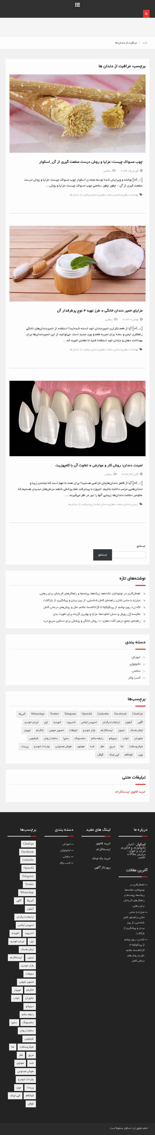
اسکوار (140, 844)
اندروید (71, 722)
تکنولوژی (135, 664)
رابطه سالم (97, 738)
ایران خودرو (31, 722)
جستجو (141, 546)
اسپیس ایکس (89, 722)
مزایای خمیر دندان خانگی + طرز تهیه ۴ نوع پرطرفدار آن (99, 311)
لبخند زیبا (95, 504)
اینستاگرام (107, 730)
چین (140, 754)
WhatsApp (37, 714)
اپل (46, 722)
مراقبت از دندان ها (80, 195)
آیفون (128, 722)
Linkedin (103, 714)
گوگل (100, 754)
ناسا (92, 746)
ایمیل (121, 730)
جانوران (138, 738)
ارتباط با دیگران (111, 722)
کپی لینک (114, 754)
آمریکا (22, 714)
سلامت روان (51, 738)
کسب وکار (134, 677)
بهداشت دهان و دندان (126, 195)
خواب (126, 738)
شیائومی (33, 738)
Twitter (54, 714)
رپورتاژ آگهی (102, 867)
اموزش (136, 657)
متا (121, 746)
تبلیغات (73, 730)
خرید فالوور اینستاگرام (131, 791)
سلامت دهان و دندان (102, 195)
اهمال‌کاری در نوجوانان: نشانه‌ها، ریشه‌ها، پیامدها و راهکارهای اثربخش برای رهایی (90, 593)
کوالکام (129, 754)
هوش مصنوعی (63, 746)
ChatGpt (137, 714)
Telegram (70, 714)
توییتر (27, 730)
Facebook (120, 714)
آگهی (140, 722)
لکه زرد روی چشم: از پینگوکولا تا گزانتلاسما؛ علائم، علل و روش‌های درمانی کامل (91, 607)
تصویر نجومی (56, 730)
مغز (102, 746)
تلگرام (39, 730)
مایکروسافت (136, 746)
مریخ (112, 746)
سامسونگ (80, 738)
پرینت (24, 746)
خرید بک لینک (101, 858)
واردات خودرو (42, 746)
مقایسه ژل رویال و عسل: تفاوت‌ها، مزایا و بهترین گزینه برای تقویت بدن (96, 614)
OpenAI (87, 714)
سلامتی (107, 171)
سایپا (66, 738)
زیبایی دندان (131, 504)
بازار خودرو (89, 730)
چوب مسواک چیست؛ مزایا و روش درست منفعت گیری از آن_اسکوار (90, 162)
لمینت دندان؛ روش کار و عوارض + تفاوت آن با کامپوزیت (99, 465)
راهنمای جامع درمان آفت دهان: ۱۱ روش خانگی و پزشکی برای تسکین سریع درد (91, 620)
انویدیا (57, 722)
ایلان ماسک (136, 730)
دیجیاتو (113, 738)
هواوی (81, 746)
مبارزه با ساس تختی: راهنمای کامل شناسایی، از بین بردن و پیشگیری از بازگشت (91, 600)
